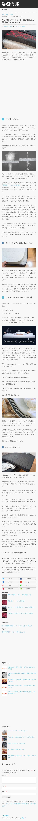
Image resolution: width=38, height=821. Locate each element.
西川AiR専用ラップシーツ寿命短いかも (19, 595)
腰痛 (23, 26)
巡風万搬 (5, 815)
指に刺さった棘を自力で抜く (16, 749)
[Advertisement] (19, 75)
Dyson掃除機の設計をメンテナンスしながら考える (17, 626)
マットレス (18, 26)
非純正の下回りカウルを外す (16, 743)
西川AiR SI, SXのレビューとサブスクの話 (20, 613)
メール (4, 791)
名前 (4, 786)
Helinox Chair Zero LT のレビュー (17, 731)
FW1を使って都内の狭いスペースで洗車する (21, 737)
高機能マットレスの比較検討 (11, 185)
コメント (5, 775)
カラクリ (23, 818)
